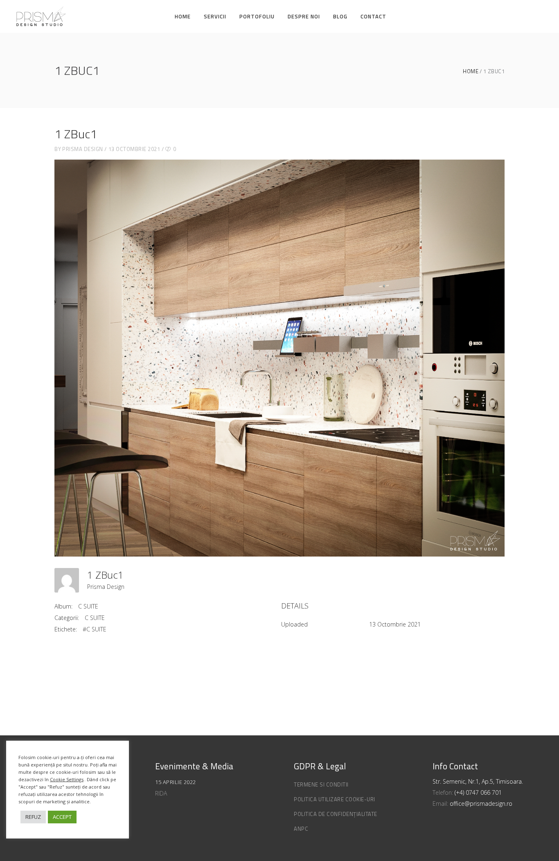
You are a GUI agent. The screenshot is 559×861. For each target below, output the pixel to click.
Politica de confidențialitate (335, 814)
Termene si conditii (321, 784)
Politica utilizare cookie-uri (334, 799)
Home (470, 71)
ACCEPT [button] (62, 816)
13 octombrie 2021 (134, 149)
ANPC (301, 829)
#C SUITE (94, 629)
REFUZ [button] (33, 816)
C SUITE (88, 606)
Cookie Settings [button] (66, 779)
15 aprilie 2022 (175, 782)
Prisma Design (82, 149)
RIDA (161, 793)
